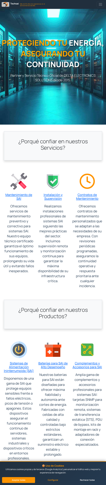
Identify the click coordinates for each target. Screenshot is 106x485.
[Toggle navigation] (100, 4)
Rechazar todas (87, 480)
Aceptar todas (18, 480)
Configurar (53, 480)
